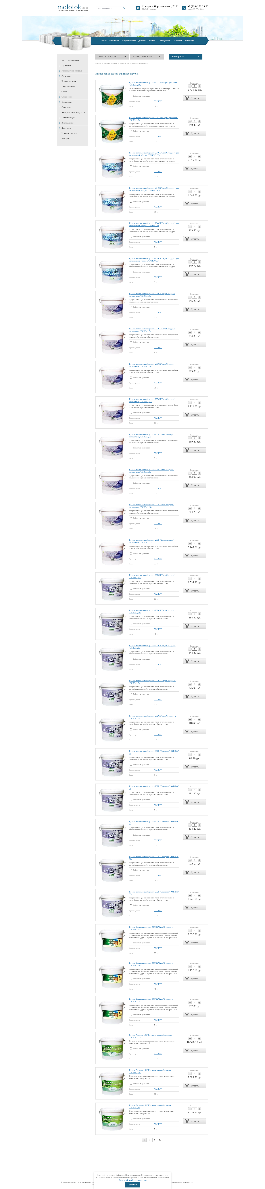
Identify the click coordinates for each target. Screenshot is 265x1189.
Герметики (66, 65)
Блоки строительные (70, 60)
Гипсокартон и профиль (71, 71)
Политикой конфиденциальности (133, 1180)
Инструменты (67, 123)
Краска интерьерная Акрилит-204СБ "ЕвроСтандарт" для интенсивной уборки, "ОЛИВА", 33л (154, 154)
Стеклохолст (67, 102)
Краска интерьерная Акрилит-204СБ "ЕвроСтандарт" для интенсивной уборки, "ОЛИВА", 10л (154, 189)
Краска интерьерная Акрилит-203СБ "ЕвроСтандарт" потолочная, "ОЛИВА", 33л (152, 400)
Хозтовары (66, 128)
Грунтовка (66, 76)
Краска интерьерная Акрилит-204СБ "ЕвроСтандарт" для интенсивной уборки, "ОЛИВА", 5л (154, 224)
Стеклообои (66, 97)
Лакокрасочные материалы (73, 112)
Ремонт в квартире (69, 133)
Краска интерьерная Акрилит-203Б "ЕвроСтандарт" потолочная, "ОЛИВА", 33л (151, 541)
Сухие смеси (67, 107)
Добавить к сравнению (141, 96)
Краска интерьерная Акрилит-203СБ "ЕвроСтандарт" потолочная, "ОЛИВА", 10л (152, 365)
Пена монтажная (68, 81)
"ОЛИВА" (158, 101)
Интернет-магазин (110, 63)
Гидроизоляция (68, 86)
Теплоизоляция (68, 117)
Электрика (66, 138)
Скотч (64, 91)
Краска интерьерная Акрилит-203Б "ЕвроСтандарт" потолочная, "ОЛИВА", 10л (151, 506)
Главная (98, 63)
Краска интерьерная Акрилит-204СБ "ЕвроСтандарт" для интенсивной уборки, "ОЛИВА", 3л (154, 259)
